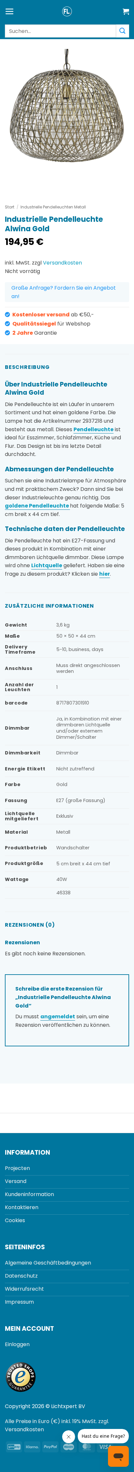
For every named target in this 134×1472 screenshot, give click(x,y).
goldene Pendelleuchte (37, 505)
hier (104, 574)
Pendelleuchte (94, 429)
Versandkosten (62, 262)
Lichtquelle (46, 565)
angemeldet (57, 1016)
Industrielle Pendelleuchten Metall (53, 207)
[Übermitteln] (122, 30)
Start (9, 207)
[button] (9, 12)
